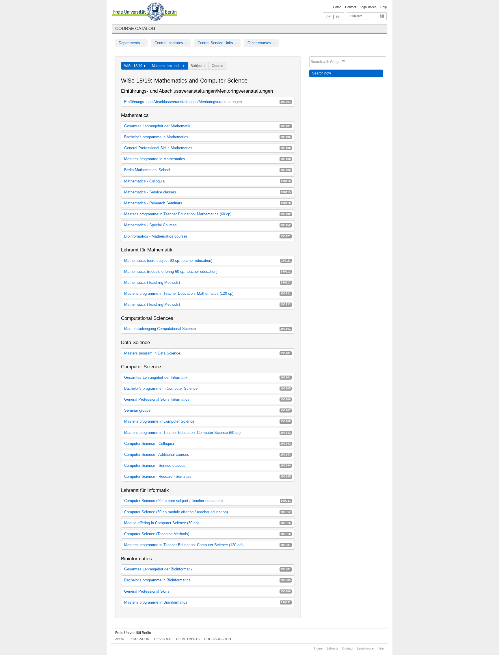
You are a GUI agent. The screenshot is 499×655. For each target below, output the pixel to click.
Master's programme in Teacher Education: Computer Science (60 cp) (207, 432)
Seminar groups (207, 410)
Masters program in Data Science (207, 353)
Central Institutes (169, 43)
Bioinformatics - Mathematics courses (207, 236)
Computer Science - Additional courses (207, 454)
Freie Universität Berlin (133, 633)
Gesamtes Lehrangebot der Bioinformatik (207, 569)
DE (328, 16)
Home (337, 7)
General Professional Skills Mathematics (207, 148)
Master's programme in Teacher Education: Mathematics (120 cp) (207, 293)
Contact (350, 7)
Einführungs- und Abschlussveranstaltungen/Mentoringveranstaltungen (207, 102)
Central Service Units (216, 43)
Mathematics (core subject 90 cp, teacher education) (207, 260)
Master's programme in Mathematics (207, 159)
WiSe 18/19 (134, 66)
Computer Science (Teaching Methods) (207, 534)
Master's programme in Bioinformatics (207, 602)
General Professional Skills (207, 591)
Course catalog (135, 28)
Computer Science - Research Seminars (207, 476)
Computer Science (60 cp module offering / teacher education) (207, 512)
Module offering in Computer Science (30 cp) (207, 523)
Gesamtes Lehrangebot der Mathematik (207, 126)
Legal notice (368, 7)
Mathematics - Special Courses (207, 225)
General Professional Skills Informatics (207, 399)
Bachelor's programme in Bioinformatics (207, 580)
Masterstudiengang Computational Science (207, 328)
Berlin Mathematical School (207, 170)
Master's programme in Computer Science (207, 421)
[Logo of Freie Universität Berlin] (144, 12)
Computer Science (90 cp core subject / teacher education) (207, 501)
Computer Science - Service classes (207, 465)
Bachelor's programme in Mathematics (207, 137)
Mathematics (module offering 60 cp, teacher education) (207, 271)
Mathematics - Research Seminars (207, 203)
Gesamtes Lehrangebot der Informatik (207, 377)
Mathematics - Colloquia (207, 181)
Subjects (356, 16)
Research (163, 639)
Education (140, 639)
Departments (130, 43)
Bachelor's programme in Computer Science (207, 388)
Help (383, 7)
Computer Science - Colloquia (207, 443)
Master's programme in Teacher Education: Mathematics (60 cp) (207, 214)
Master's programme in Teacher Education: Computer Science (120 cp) (207, 545)
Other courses (259, 43)
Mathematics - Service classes (207, 192)
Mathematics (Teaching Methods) (207, 282)
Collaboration (217, 639)
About (120, 639)
